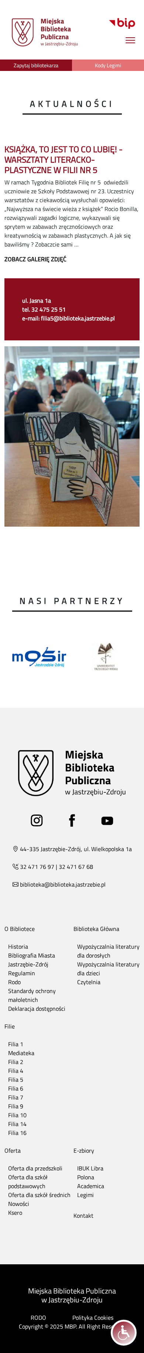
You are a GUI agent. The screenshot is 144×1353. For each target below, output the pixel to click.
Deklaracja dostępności (36, 1008)
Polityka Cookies (92, 1317)
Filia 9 (15, 1106)
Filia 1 (15, 1044)
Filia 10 (17, 1115)
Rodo (14, 982)
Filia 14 (17, 1123)
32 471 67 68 (76, 866)
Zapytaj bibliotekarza (36, 65)
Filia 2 (15, 1061)
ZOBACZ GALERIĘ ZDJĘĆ (35, 259)
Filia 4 (15, 1070)
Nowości (18, 1203)
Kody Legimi (108, 65)
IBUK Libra (90, 1168)
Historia (18, 946)
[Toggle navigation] (130, 40)
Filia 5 (15, 1079)
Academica (90, 1186)
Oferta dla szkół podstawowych (28, 1181)
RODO (38, 1317)
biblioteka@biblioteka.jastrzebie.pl (63, 884)
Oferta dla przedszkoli (35, 1168)
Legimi (85, 1194)
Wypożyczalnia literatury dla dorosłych (108, 951)
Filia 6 (15, 1088)
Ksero (15, 1212)
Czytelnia (88, 982)
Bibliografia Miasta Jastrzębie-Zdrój (31, 960)
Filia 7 (15, 1097)
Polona (85, 1177)
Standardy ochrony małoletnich (32, 995)
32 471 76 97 (37, 866)
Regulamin (21, 973)
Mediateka (21, 1052)
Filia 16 (17, 1132)
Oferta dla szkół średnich (39, 1194)
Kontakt (83, 1215)
